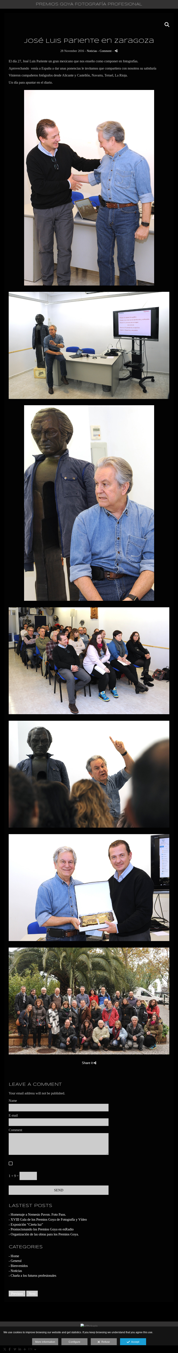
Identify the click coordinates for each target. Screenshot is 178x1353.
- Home (14, 1256)
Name (13, 1100)
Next (32, 1293)
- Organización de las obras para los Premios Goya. (44, 1234)
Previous (17, 1293)
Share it (88, 1063)
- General (15, 1261)
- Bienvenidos (18, 1266)
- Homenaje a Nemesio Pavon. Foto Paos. (37, 1214)
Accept (134, 1341)
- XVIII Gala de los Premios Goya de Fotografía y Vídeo (48, 1219)
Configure (74, 1341)
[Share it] (116, 50)
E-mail (13, 1115)
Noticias (92, 51)
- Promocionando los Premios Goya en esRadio (41, 1229)
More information (45, 1341)
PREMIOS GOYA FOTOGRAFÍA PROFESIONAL (89, 4)
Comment (15, 1130)
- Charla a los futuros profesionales (32, 1275)
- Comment (105, 51)
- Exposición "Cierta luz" (26, 1224)
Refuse (105, 1341)
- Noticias (15, 1271)
